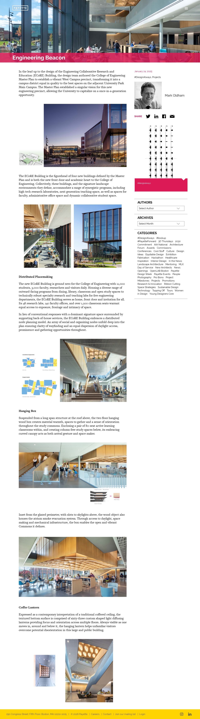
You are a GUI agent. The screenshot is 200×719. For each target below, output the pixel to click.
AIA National (161, 244)
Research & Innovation (150, 284)
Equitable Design (154, 254)
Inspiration (143, 261)
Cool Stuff (159, 251)
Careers (95, 714)
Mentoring (171, 264)
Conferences (144, 251)
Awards (151, 247)
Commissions (164, 247)
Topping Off (158, 290)
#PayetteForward (147, 241)
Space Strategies (147, 287)
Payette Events (162, 274)
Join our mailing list (125, 714)
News (177, 267)
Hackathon (157, 257)
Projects (156, 77)
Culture (170, 251)
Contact (107, 714)
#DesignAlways (142, 77)
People (176, 274)
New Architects (163, 267)
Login (142, 714)
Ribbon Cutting (172, 284)
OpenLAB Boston (159, 270)
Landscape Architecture (150, 264)
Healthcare (171, 257)
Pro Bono (159, 277)
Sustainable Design (168, 287)
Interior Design (159, 261)
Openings (143, 270)
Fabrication (143, 257)
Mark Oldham (174, 95)
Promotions (168, 280)
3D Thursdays (165, 241)
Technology (144, 290)
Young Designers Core (162, 293)
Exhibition (171, 254)
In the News (175, 261)
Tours (170, 290)
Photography (144, 277)
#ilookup (161, 238)
